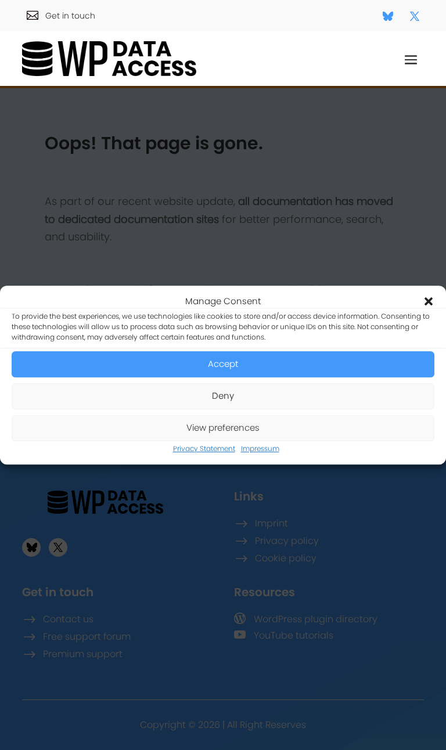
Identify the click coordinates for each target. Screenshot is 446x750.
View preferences (223, 428)
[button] (428, 301)
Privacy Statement (204, 448)
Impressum (260, 448)
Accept (223, 364)
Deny (223, 396)
